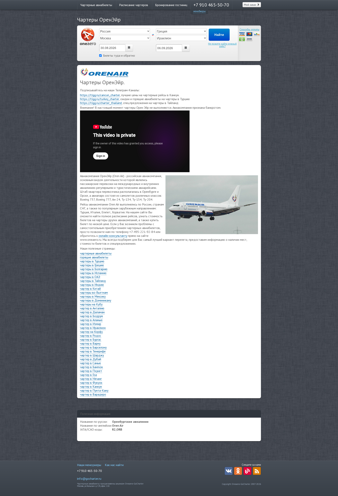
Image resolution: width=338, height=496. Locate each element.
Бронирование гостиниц (171, 5)
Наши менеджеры (89, 465)
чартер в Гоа (88, 375)
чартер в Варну (90, 343)
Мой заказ (250, 4)
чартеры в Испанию (93, 273)
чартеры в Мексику (93, 296)
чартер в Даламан (92, 312)
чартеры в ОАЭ (90, 277)
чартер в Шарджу (92, 355)
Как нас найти (114, 465)
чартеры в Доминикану (95, 300)
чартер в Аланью (91, 320)
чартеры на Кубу (91, 304)
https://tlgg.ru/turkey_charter (99, 99)
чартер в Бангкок (91, 367)
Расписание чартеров (133, 5)
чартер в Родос (90, 336)
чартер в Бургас (90, 339)
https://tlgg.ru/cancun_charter (100, 95)
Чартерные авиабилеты (96, 5)
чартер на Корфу (91, 332)
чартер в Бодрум (91, 316)
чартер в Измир (90, 324)
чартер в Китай (90, 289)
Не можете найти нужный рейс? (222, 45)
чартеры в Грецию (92, 265)
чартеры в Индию (92, 285)
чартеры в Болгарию (93, 269)
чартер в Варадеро (93, 394)
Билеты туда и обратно (119, 55)
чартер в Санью (90, 363)
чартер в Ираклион (93, 328)
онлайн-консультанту (113, 236)
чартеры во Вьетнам (94, 292)
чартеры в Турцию (92, 261)
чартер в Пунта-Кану (94, 390)
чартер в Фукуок (91, 383)
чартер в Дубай (90, 359)
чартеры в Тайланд (93, 281)
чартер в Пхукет (91, 371)
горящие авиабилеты (94, 257)
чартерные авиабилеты (95, 253)
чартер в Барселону (93, 347)
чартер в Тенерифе (93, 351)
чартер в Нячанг (91, 379)
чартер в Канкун (91, 386)
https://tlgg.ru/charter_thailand (101, 103)
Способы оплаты (249, 29)
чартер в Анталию (92, 308)
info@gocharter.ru (89, 479)
